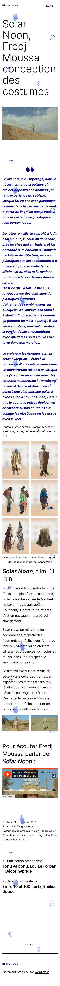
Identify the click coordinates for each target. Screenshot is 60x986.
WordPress (42, 972)
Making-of (32, 830)
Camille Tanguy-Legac (20, 826)
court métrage (35, 835)
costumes (19, 835)
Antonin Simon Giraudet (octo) (22, 426)
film (47, 835)
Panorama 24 (48, 830)
